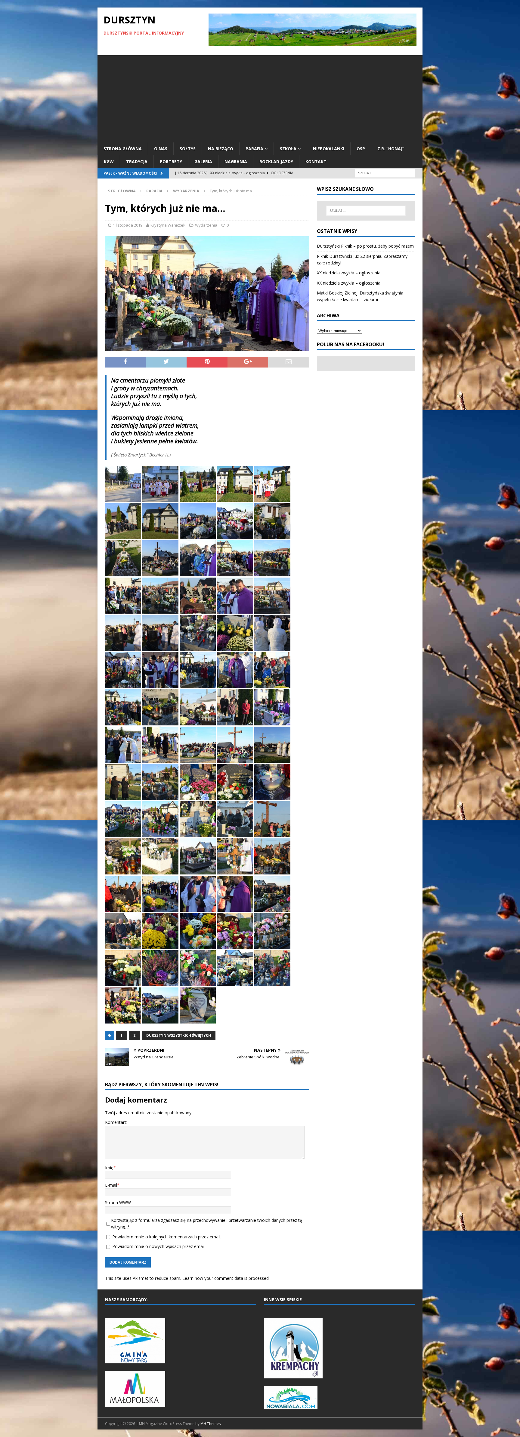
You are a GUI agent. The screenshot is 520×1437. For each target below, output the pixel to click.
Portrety (171, 161)
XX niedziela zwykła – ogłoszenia (348, 273)
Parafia (254, 148)
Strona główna (123, 148)
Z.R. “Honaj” (390, 148)
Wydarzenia (206, 225)
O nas (160, 148)
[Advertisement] (260, 97)
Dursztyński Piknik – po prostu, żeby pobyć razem (365, 246)
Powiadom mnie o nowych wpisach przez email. (159, 1246)
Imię (109, 1167)
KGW (109, 161)
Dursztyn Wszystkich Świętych (178, 1035)
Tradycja (136, 161)
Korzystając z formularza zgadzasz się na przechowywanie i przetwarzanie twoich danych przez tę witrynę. (206, 1223)
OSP (361, 148)
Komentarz (116, 1122)
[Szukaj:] (385, 172)
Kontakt (316, 161)
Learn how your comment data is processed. (226, 1278)
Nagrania (235, 161)
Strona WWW (118, 1202)
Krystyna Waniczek (167, 225)
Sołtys (188, 148)
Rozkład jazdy (276, 161)
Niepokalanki (328, 148)
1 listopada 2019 (127, 225)
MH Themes (210, 1423)
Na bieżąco (220, 148)
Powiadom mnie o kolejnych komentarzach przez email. (166, 1237)
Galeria (203, 161)
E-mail (111, 1185)
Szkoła (288, 148)
